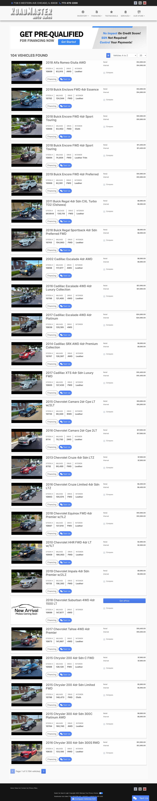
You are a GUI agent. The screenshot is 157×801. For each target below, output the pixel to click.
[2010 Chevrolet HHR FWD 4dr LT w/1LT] (26, 552)
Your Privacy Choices (92, 793)
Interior (78, 68)
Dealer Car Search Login (61, 793)
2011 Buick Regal (71, 203)
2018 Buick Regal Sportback (71, 231)
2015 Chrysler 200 (70, 658)
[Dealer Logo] (31, 13)
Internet (106, 65)
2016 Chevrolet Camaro (71, 430)
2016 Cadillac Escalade (69, 287)
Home (12, 788)
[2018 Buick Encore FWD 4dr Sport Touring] (26, 126)
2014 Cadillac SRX (72, 345)
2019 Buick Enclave (72, 89)
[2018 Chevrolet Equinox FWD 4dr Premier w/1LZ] (26, 523)
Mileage (59, 68)
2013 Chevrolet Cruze (70, 457)
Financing (51, 79)
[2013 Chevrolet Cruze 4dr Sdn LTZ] (26, 467)
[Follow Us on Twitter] (140, 3)
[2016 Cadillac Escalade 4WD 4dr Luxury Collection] (26, 295)
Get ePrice (124, 601)
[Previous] (12, 771)
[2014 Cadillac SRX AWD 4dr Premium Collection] (26, 353)
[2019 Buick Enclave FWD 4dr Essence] (26, 99)
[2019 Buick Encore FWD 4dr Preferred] (26, 184)
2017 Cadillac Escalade (69, 316)
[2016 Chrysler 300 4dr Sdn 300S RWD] (26, 752)
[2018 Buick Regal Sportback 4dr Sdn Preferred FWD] (26, 240)
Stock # (49, 68)
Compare (109, 73)
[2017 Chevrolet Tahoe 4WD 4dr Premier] (26, 638)
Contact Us (24, 788)
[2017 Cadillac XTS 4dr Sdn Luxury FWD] (26, 382)
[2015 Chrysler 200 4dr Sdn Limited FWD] (26, 694)
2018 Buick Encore (69, 118)
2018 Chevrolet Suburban (70, 601)
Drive (68, 68)
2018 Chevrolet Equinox (69, 515)
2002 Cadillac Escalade (69, 259)
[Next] (43, 771)
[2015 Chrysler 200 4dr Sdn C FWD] (26, 667)
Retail (105, 62)
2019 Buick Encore (72, 174)
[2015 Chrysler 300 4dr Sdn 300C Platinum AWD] (26, 723)
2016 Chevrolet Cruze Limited (72, 486)
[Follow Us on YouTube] (144, 3)
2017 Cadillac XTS (69, 374)
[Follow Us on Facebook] (135, 3)
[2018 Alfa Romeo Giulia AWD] (26, 72)
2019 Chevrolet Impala (67, 573)
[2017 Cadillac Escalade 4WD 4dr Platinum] (26, 324)
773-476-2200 (70, 3)
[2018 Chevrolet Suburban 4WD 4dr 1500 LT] (26, 610)
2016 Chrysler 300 (73, 742)
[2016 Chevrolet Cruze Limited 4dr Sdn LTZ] (26, 494)
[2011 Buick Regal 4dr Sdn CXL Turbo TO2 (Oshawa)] (26, 211)
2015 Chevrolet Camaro (70, 403)
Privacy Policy (33, 788)
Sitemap (82, 793)
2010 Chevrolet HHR (69, 544)
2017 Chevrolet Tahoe (68, 630)
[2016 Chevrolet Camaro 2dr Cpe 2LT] (26, 440)
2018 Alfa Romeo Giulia (66, 62)
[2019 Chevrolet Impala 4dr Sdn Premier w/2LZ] (26, 581)
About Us (17, 788)
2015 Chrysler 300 (69, 715)
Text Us (66, 79)
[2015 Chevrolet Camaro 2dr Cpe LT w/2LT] (26, 411)
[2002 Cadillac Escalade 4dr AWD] (26, 269)
